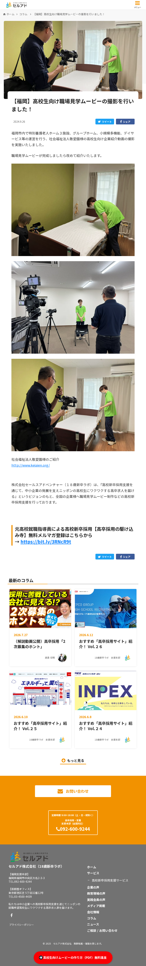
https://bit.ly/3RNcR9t (46, 541)
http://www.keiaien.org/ (30, 465)
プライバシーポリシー (21, 924)
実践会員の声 (96, 900)
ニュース (93, 924)
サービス (93, 873)
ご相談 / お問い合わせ (102, 930)
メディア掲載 (96, 906)
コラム (23, 14)
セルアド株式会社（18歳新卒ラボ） (36, 866)
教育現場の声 (96, 893)
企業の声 (93, 887)
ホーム (10, 14)
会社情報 (93, 912)
